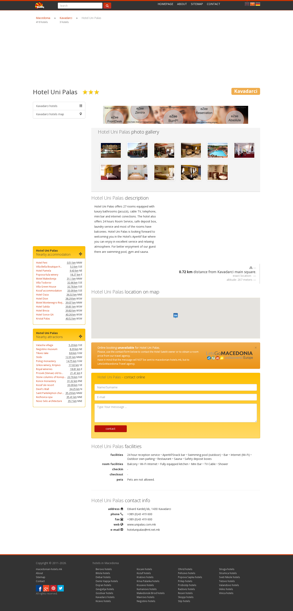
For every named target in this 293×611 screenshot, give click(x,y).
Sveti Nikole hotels (229, 577)
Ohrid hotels (185, 569)
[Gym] (244, 150)
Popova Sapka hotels (190, 577)
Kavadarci (66, 18)
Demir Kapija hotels (107, 581)
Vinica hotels (226, 593)
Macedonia (43, 18)
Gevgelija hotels (105, 589)
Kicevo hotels (103, 601)
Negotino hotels (146, 601)
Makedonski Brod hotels (151, 593)
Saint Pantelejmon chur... (50, 393)
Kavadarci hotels (46, 106)
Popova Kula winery (47, 274)
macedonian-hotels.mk (49, 569)
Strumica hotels (228, 573)
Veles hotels (226, 589)
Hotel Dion (42, 298)
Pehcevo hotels (186, 573)
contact (110, 428)
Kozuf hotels (144, 573)
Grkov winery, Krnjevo (48, 365)
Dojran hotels (103, 585)
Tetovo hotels (227, 581)
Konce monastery (46, 381)
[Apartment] (191, 172)
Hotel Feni (41, 262)
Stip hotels (184, 601)
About (182, 4)
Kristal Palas (43, 318)
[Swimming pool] (218, 150)
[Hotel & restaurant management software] (175, 114)
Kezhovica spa (44, 397)
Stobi (39, 357)
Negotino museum (46, 349)
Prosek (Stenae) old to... (49, 373)
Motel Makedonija (46, 278)
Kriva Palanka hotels (148, 581)
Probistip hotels (187, 585)
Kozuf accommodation (49, 290)
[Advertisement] (146, 56)
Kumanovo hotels (147, 589)
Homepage (165, 4)
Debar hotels (103, 577)
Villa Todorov (43, 282)
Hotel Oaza (42, 294)
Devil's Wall (42, 389)
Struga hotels (226, 569)
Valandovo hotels (229, 585)
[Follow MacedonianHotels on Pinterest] (53, 588)
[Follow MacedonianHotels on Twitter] (60, 588)
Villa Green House (46, 286)
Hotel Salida (43, 306)
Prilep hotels (185, 581)
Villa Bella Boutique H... (49, 266)
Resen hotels (185, 593)
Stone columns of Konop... (51, 377)
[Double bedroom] (111, 172)
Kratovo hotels (145, 577)
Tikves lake (42, 353)
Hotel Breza (42, 310)
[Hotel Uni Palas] (111, 150)
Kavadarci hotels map (50, 114)
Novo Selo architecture (49, 401)
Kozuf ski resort (45, 385)
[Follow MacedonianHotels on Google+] (46, 588)
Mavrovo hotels (145, 597)
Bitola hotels (103, 573)
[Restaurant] (164, 150)
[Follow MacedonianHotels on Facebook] (39, 588)
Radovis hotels (186, 589)
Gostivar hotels (104, 593)
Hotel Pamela (43, 270)
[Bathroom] (218, 172)
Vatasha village (44, 345)
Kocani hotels (144, 569)
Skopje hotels (186, 597)
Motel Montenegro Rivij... (50, 302)
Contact (213, 4)
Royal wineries (44, 369)
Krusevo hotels (145, 585)
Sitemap (197, 4)
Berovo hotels (104, 569)
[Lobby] (191, 150)
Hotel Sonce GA (45, 314)
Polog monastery (46, 361)
